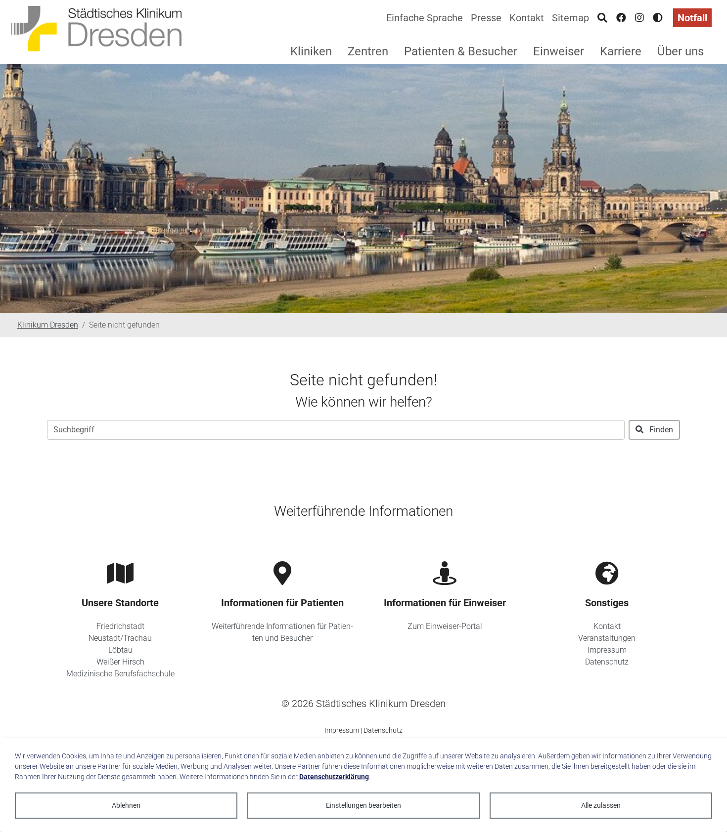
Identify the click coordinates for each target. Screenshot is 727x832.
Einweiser (558, 51)
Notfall (692, 18)
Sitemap (570, 18)
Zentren (368, 51)
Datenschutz (607, 661)
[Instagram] (639, 18)
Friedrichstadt (120, 626)
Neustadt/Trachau (120, 638)
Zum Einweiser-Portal (445, 626)
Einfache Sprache (424, 18)
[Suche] (602, 18)
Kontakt (526, 18)
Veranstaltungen (607, 638)
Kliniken (311, 51)
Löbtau (120, 650)
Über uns (680, 51)
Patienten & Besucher (460, 51)
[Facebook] (621, 18)
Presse (486, 18)
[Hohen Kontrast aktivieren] (657, 18)
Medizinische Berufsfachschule (120, 673)
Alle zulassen (601, 805)
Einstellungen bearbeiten (363, 805)
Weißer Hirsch (120, 661)
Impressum (607, 650)
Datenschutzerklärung (334, 777)
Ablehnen (126, 805)
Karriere (620, 51)
